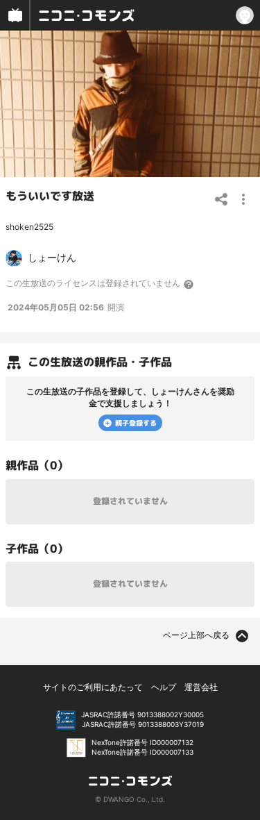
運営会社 (201, 687)
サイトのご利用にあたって (93, 687)
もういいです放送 (50, 195)
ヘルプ (163, 687)
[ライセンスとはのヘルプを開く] (189, 284)
